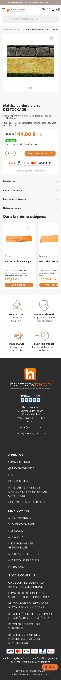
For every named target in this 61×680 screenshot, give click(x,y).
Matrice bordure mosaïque (18, 261)
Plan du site (28, 658)
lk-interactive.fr (41, 674)
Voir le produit (19, 285)
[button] (29, 88)
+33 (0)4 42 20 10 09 (30, 427)
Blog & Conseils (21, 575)
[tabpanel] (19, 257)
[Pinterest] (44, 444)
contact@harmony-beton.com (30, 433)
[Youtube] (35, 444)
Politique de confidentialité (36, 662)
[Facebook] (16, 444)
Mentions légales (11, 658)
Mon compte (18, 510)
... (21, 30)
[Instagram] (26, 444)
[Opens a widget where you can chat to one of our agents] (50, 667)
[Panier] (57, 10)
